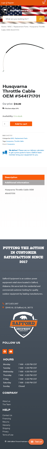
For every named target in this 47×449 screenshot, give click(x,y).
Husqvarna (9, 141)
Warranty (6, 424)
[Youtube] (11, 351)
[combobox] (19, 19)
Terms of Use (8, 434)
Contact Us (7, 415)
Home (3, 26)
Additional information (17, 182)
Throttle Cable (19, 141)
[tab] (23, 177)
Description (11, 177)
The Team (7, 404)
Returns (6, 421)
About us (6, 401)
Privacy (6, 431)
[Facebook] (5, 351)
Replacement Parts (21, 26)
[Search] (40, 19)
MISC (10, 26)
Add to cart (21, 123)
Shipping (6, 428)
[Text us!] (36, 442)
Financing (7, 418)
